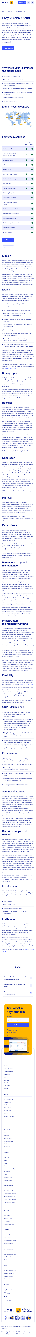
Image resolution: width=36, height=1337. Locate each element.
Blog (5, 1127)
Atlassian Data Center (10, 1254)
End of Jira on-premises (10, 1193)
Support (6, 1113)
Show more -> (7, 1205)
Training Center (8, 1138)
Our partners (7, 1166)
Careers (6, 1160)
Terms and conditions (10, 1270)
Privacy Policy (5, 1334)
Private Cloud (7, 1110)
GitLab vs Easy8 (8, 1243)
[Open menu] (32, 2)
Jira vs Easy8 (7, 1237)
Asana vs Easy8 (8, 1235)
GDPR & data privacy (9, 1273)
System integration (9, 1224)
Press (5, 1174)
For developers (8, 1144)
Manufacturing (8, 1218)
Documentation (8, 1141)
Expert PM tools (8, 1068)
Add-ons (6, 1080)
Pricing (6, 1088)
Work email (9, 1016)
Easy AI (6, 1077)
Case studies (7, 1130)
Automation (7, 1085)
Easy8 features (8, 1066)
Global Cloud (7, 1107)
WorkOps (6, 1083)
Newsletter (7, 1171)
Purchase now (8, 58)
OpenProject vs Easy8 (10, 1240)
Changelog (7, 1146)
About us (6, 1157)
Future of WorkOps (9, 1202)
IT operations (7, 1215)
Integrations (7, 1102)
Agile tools (7, 1074)
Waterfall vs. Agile (9, 1191)
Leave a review (8, 1180)
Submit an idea (8, 1177)
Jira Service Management (11, 1257)
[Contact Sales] (28, 2)
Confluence (7, 1259)
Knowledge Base (8, 1071)
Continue (17, 1025)
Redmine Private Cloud (26, 684)
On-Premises (7, 1105)
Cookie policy (7, 1279)
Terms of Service (16, 1334)
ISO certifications (8, 1276)
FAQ (5, 1132)
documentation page (10, 368)
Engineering (7, 1221)
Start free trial (22, 2)
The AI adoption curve (10, 1199)
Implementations (8, 1099)
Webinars (6, 1135)
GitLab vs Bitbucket (9, 1196)
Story (5, 1163)
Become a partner (9, 1116)
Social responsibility (9, 1169)
